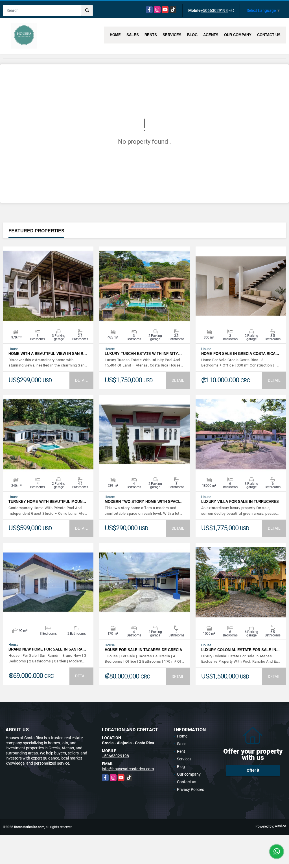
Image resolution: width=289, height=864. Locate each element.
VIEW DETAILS (48, 286)
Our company (237, 35)
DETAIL (81, 380)
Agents (210, 35)
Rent (181, 751)
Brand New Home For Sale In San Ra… (47, 649)
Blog (192, 35)
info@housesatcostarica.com (128, 769)
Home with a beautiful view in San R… (47, 354)
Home (115, 35)
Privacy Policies (190, 789)
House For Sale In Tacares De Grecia (143, 650)
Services (172, 35)
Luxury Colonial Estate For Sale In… (240, 650)
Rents (150, 35)
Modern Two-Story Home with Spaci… (144, 501)
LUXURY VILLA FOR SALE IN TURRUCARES (240, 501)
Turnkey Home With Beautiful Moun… (47, 501)
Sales (132, 35)
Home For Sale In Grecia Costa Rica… (240, 354)
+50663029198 (214, 10)
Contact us (269, 35)
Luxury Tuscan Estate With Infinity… (143, 354)
